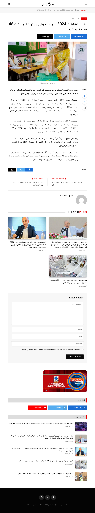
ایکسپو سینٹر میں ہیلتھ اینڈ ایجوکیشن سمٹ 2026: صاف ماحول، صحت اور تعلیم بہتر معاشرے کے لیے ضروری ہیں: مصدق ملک (28, 245)
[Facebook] (84, 96)
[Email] (84, 108)
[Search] (9, 3)
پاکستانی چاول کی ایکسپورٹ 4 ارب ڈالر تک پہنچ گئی (67, 184)
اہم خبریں (84, 19)
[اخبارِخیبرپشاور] (47, 4)
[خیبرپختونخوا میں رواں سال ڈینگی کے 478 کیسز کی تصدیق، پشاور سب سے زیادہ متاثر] (68, 266)
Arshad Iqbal (66, 196)
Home (77, 10)
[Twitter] (84, 102)
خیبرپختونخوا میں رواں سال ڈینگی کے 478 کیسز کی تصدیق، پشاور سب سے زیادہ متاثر (68, 281)
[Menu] (85, 3)
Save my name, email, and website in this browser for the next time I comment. (51, 349)
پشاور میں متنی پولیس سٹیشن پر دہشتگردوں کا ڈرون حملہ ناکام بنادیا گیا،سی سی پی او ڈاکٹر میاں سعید (41, 423)
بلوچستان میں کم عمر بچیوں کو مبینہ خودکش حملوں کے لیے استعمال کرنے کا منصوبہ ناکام (45, 473)
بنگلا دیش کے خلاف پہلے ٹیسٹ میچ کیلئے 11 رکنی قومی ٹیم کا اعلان (27, 184)
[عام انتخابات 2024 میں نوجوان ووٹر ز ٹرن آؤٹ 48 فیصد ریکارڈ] (47, 61)
